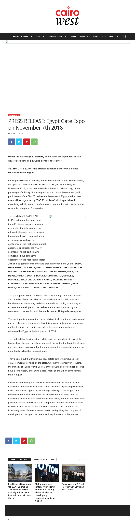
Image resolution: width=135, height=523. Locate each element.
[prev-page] (79, 459)
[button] (124, 36)
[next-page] (83, 459)
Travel (72, 36)
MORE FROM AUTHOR (43, 459)
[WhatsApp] (34, 141)
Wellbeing (85, 36)
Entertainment (21, 36)
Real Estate (99, 36)
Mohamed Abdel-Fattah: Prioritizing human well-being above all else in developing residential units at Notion (45, 492)
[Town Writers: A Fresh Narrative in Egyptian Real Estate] (73, 473)
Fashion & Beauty (56, 36)
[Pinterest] (26, 141)
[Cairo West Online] (67, 16)
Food (38, 36)
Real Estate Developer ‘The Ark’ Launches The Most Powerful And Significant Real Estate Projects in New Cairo (19, 490)
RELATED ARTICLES (19, 459)
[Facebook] (11, 141)
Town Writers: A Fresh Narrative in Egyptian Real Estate (73, 486)
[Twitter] (19, 141)
